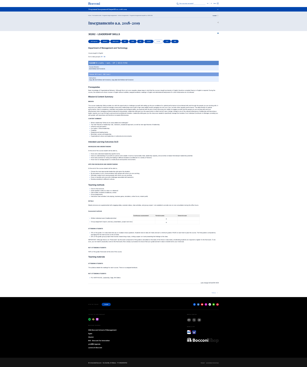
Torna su (214, 292)
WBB (175, 41)
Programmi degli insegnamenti (109, 15)
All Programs (94, 41)
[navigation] (153, 9)
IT (211, 3)
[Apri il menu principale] (218, 3)
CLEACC (149, 41)
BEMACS (105, 41)
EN (207, 3)
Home (89, 15)
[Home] (94, 3)
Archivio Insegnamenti (123, 15)
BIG (140, 41)
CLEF (167, 41)
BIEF (125, 41)
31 (101, 56)
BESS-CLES (115, 41)
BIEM (133, 41)
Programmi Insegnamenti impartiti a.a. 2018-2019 (141, 15)
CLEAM (158, 41)
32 (104, 56)
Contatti (214, 15)
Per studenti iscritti (96, 15)
